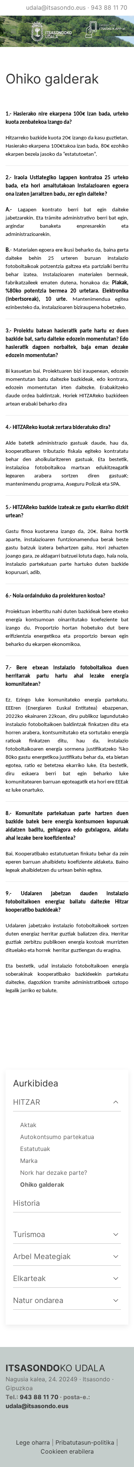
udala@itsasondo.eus (56, 7)
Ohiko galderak (42, 1184)
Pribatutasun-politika (84, 1442)
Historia (26, 1203)
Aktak (28, 1125)
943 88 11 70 (109, 7)
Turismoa (29, 1234)
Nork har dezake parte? (53, 1172)
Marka (29, 1160)
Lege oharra (33, 1442)
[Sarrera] (48, 31)
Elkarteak (29, 1278)
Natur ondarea (38, 1300)
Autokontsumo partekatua (57, 1137)
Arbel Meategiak (42, 1256)
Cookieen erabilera (67, 1451)
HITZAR (26, 1102)
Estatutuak (35, 1148)
